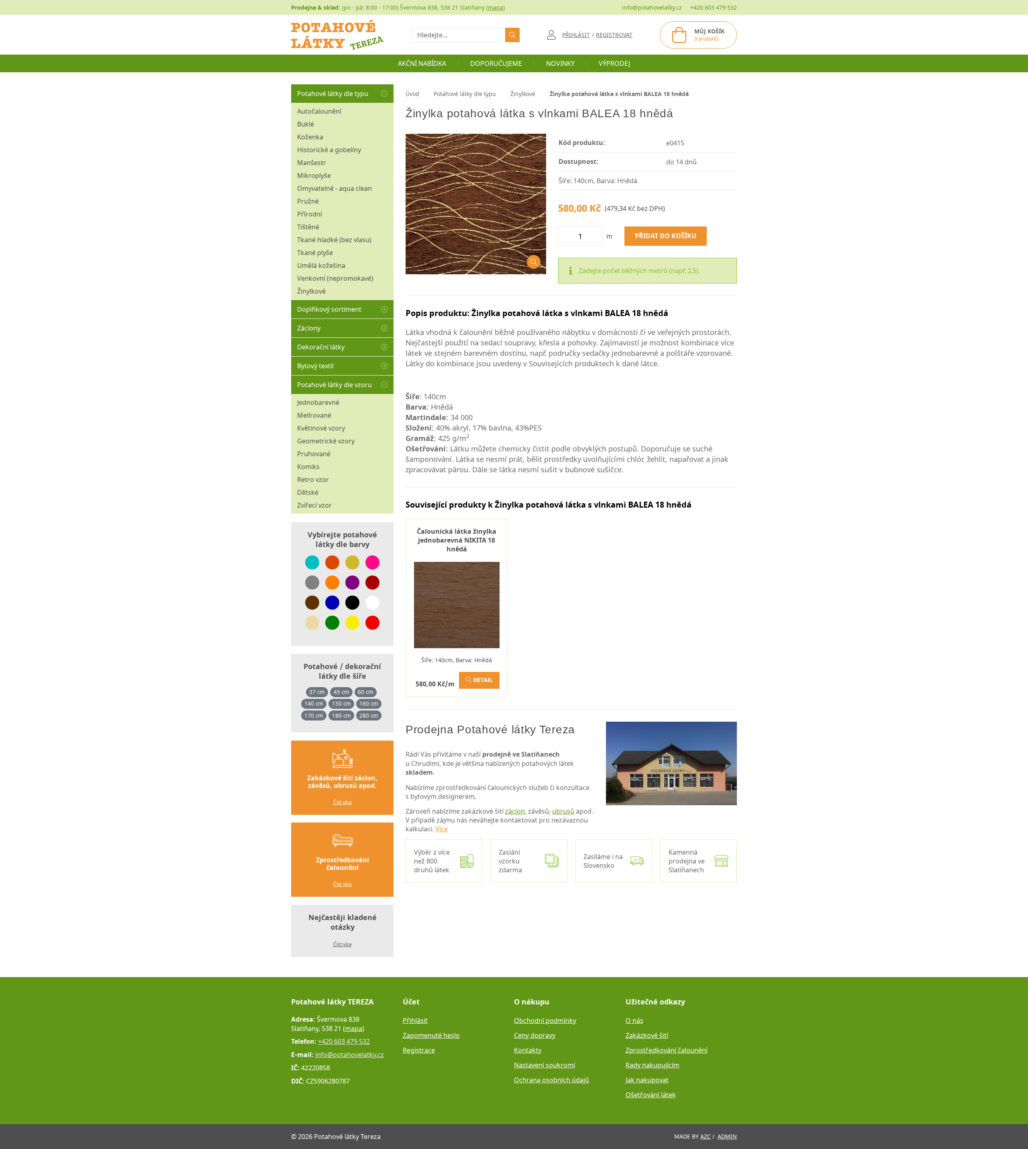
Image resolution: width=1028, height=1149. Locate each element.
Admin (727, 1136)
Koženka (310, 137)
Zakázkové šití (647, 1035)
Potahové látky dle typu (332, 93)
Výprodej (614, 63)
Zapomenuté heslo (431, 1035)
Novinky (560, 63)
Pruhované (313, 453)
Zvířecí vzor (314, 505)
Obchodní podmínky (545, 1020)
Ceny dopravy (534, 1035)
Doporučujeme (496, 63)
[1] (512, 35)
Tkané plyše (315, 252)
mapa (495, 7)
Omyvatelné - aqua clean (334, 188)
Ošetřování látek (651, 1094)
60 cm (365, 692)
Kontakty (527, 1050)
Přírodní (309, 214)
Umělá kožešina (321, 265)
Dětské (307, 492)
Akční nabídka (422, 63)
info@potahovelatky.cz (652, 7)
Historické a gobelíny (329, 149)
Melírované (314, 415)
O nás (634, 1020)
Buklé (305, 124)
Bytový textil (315, 365)
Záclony (308, 328)
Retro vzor (313, 479)
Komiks (308, 466)
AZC (705, 1136)
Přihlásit (415, 1020)
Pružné (308, 201)
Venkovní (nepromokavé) (335, 278)
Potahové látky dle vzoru (334, 384)
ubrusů (563, 811)
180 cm (341, 715)
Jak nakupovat (647, 1080)
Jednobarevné (318, 402)
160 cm (368, 703)
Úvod (412, 94)
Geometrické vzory (326, 441)
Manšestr (311, 162)
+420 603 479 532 (713, 7)
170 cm (313, 715)
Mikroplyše (314, 175)
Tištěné (308, 226)
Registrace (419, 1050)
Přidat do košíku (665, 236)
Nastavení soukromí (544, 1065)
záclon (515, 811)
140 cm (313, 703)
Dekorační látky (321, 347)
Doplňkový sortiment (329, 309)
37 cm (317, 692)
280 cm (368, 715)
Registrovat (614, 35)
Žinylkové (311, 291)
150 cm (341, 703)
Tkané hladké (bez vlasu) (334, 239)
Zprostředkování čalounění (667, 1050)
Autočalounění (319, 111)
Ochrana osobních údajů (551, 1080)
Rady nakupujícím (652, 1065)
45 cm (341, 692)
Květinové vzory (321, 428)
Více (441, 829)
